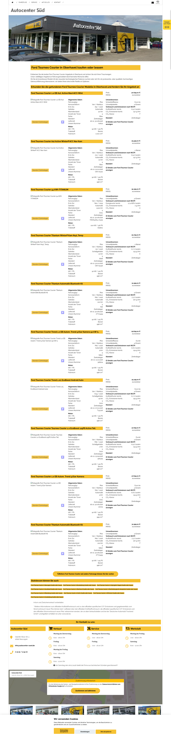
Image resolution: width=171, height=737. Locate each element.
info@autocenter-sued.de (25, 645)
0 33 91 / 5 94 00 (21, 652)
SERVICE (34, 2)
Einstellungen (85, 731)
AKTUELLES (46, 2)
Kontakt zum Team (167, 23)
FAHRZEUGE (23, 2)
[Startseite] (157, 2)
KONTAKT (57, 2)
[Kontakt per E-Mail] (153, 2)
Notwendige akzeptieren (64, 730)
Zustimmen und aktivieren (85, 691)
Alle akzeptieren (106, 731)
